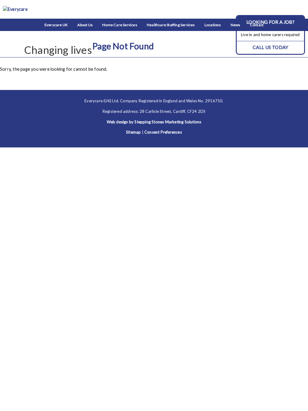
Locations (213, 25)
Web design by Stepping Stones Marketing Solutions (154, 121)
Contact (256, 25)
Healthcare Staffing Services (171, 25)
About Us (85, 25)
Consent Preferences (163, 132)
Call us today (270, 47)
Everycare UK (56, 25)
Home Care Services (119, 25)
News (235, 25)
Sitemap (133, 132)
